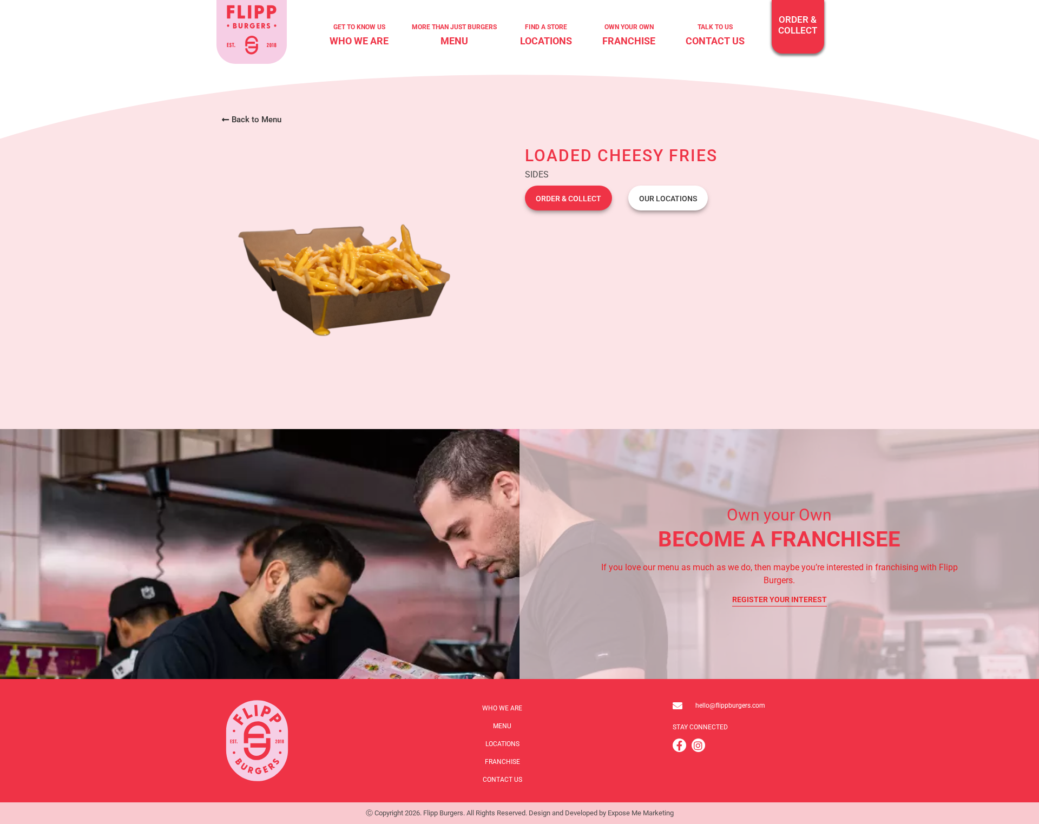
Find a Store (546, 27)
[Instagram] (698, 745)
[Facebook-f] (679, 745)
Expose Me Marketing (641, 813)
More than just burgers (454, 27)
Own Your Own (629, 27)
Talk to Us (715, 27)
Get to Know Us (359, 27)
